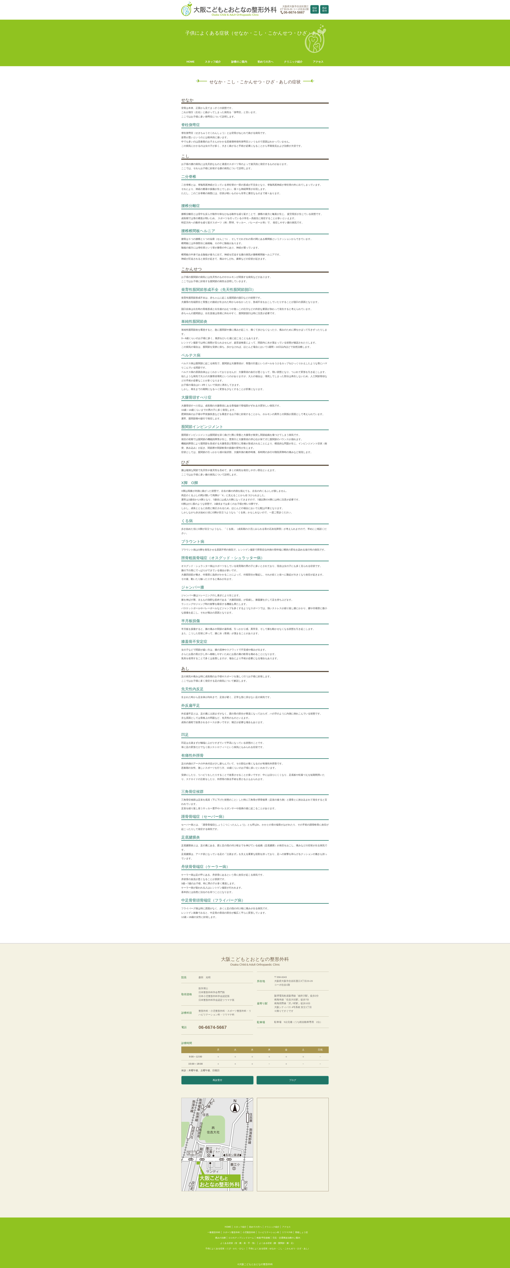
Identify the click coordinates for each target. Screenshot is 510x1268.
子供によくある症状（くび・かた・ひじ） (225, 1248)
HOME (190, 61)
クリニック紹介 (293, 61)
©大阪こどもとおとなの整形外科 (255, 1264)
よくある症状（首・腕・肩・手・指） (238, 1243)
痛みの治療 (220, 1238)
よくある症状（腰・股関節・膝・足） (277, 1243)
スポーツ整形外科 (231, 1232)
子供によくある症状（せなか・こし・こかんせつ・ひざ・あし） (279, 1248)
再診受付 (324, 9)
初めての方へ (265, 61)
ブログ (292, 1080)
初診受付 (314, 9)
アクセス (318, 61)
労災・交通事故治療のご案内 (286, 1238)
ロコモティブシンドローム (241, 1238)
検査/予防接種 (263, 1238)
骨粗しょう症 (301, 1232)
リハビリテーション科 (268, 1232)
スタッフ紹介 (213, 61)
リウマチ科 (287, 1232)
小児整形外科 (249, 1232)
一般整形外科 (213, 1232)
